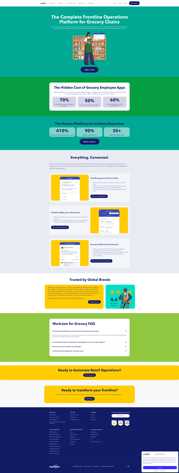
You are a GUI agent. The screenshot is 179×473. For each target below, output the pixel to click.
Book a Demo (89, 398)
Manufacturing (74, 434)
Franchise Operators (75, 439)
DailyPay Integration (54, 448)
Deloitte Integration (54, 451)
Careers (93, 414)
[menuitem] (52, 3)
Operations (94, 432)
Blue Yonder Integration (55, 436)
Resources (81, 3)
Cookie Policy (156, 470)
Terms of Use (87, 466)
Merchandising (94, 434)
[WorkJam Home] (43, 3)
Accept (160, 467)
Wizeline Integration (54, 453)
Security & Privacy (74, 419)
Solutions (60, 3)
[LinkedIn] (128, 466)
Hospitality (73, 441)
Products (51, 3)
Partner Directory (74, 414)
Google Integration (54, 439)
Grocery (72, 444)
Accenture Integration (54, 446)
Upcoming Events (53, 419)
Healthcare (73, 436)
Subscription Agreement (107, 466)
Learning (93, 436)
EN (114, 3)
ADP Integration (53, 444)
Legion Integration (54, 441)
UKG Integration (53, 432)
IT (91, 439)
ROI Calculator (53, 414)
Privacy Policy (163, 470)
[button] (134, 3)
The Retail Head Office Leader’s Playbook (57, 422)
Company (90, 3)
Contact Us (93, 419)
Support (93, 417)
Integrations (73, 417)
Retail (71, 432)
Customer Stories (71, 3)
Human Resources (95, 441)
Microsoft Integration (54, 434)
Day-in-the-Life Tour (54, 417)
